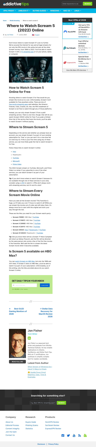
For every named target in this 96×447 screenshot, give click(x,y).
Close (48, 247)
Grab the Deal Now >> (48, 242)
